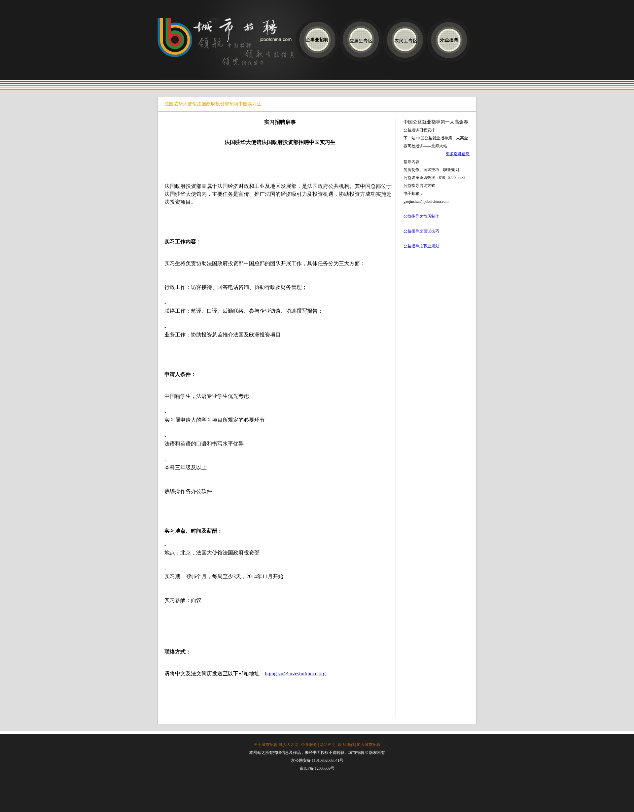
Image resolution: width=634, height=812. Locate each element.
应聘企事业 (316, 39)
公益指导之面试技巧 (421, 231)
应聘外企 (448, 39)
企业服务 (309, 744)
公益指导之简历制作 (421, 216)
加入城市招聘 (368, 744)
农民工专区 (404, 39)
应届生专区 (360, 39)
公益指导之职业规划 (421, 246)
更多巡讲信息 (458, 154)
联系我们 (346, 744)
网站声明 (327, 744)
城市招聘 (226, 49)
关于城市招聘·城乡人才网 (276, 744)
